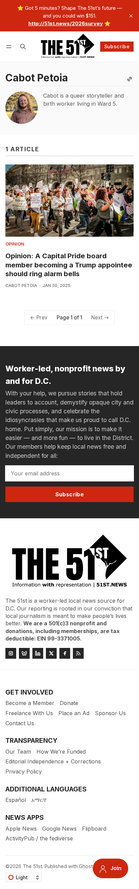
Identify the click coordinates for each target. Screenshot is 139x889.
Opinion (14, 244)
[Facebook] (64, 653)
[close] (131, 15)
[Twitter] (51, 653)
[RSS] (78, 653)
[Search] (23, 46)
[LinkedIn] (37, 653)
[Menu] (10, 46)
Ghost (86, 866)
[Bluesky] (24, 653)
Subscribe (117, 46)
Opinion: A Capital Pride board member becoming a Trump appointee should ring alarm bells (68, 265)
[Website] (130, 79)
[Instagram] (10, 653)
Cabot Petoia (21, 285)
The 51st (32, 866)
